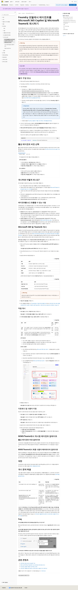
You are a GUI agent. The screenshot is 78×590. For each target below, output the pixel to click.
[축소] (15, 12)
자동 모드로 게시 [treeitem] (7, 48)
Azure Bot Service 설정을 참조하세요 (32, 97)
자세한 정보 (43, 570)
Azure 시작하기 (73, 4)
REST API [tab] (28, 154)
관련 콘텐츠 (65, 29)
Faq (64, 27)
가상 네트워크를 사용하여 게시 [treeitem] (9, 45)
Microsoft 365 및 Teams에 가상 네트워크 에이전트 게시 (33, 565)
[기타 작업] (59, 13)
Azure (23, 13)
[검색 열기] (72, 2)
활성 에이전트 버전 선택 (68, 17)
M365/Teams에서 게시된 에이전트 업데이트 (69, 22)
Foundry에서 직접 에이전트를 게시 (39, 303)
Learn (19, 13)
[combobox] (8, 15)
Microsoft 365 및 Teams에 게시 (69, 20)
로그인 (75, 1)
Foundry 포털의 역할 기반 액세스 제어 (29, 566)
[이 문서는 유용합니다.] (63, 35)
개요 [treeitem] (4, 28)
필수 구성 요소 (66, 15)
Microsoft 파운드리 (30, 13)
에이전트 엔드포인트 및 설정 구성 (52, 149)
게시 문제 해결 (66, 26)
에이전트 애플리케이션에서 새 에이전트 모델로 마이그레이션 (34, 568)
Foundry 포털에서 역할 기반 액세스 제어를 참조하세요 (40, 120)
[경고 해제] (77, 8)
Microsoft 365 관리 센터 (46, 220)
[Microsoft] (2, 1)
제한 (64, 24)
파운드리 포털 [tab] (21, 154)
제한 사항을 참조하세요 (35, 466)
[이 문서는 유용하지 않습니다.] (65, 35)
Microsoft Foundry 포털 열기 (62, 4)
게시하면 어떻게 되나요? (68, 18)
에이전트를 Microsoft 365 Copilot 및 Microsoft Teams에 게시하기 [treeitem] (9, 41)
